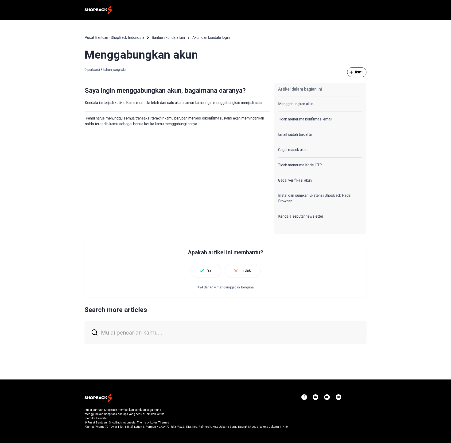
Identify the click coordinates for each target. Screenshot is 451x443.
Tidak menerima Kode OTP (300, 165)
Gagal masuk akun (292, 150)
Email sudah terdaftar (295, 134)
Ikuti (359, 72)
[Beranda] (98, 10)
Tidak (246, 270)
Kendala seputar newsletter (300, 216)
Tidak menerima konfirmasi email (305, 119)
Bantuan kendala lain (168, 37)
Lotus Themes (159, 422)
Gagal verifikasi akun (295, 180)
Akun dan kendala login (211, 37)
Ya (209, 270)
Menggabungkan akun (296, 104)
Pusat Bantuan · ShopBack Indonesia (114, 37)
